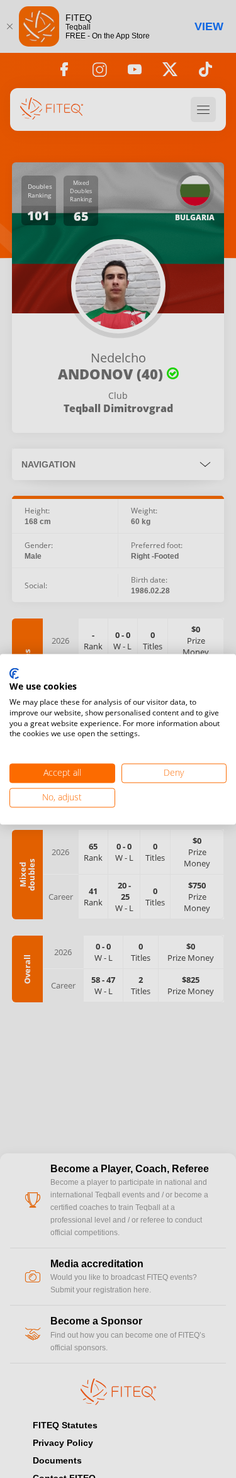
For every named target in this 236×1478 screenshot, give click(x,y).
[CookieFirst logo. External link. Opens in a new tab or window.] (14, 674)
